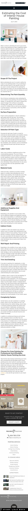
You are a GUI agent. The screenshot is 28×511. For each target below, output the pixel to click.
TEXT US (22, 509)
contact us (3, 372)
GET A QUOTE (6, 509)
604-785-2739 (17, 418)
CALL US (15, 509)
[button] (19, 3)
